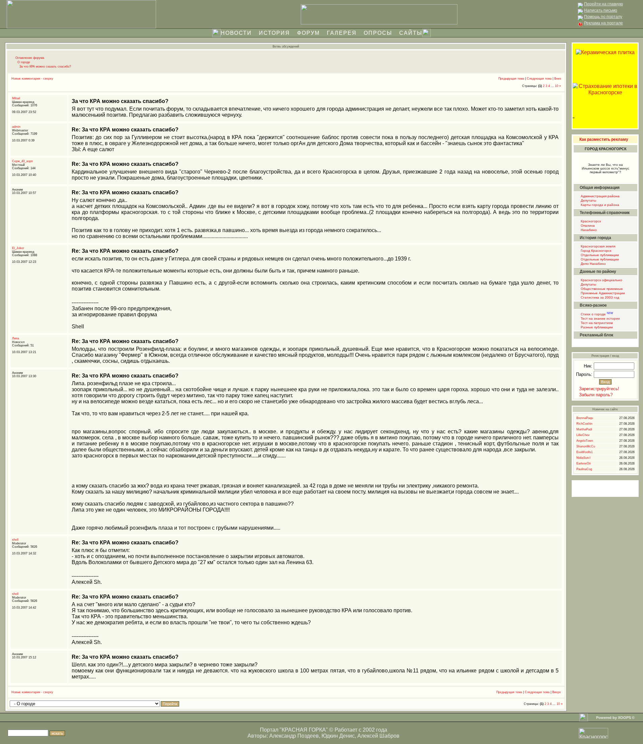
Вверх (556, 692)
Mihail (16, 98)
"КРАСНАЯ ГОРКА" (304, 730)
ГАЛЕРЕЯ (342, 33)
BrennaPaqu (584, 418)
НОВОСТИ (236, 33)
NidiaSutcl (583, 457)
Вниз (557, 78)
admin (16, 126)
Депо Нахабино (593, 263)
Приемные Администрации (602, 293)
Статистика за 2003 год (599, 297)
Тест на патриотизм (596, 323)
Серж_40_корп (22, 161)
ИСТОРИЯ (274, 33)
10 (556, 86)
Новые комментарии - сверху (32, 78)
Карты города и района (599, 205)
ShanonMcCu (585, 446)
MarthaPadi (584, 429)
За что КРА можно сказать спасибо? (45, 66)
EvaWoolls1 (584, 452)
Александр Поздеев (294, 736)
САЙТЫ (410, 33)
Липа (15, 338)
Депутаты (588, 200)
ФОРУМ (308, 33)
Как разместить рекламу (603, 139)
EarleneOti (583, 463)
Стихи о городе (596, 314)
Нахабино (588, 230)
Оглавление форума (29, 58)
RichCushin (584, 423)
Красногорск (590, 221)
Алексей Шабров (378, 736)
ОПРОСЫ (378, 33)
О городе (23, 62)
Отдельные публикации (599, 255)
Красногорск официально (601, 280)
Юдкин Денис (338, 736)
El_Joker (18, 248)
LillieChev (583, 435)
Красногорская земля (597, 246)
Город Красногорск (595, 250)
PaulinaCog (584, 469)
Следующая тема (539, 78)
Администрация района (600, 196)
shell (15, 539)
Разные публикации (596, 327)
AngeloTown (584, 440)
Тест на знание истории (600, 318)
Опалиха (587, 225)
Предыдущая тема (511, 78)
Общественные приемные (601, 289)
